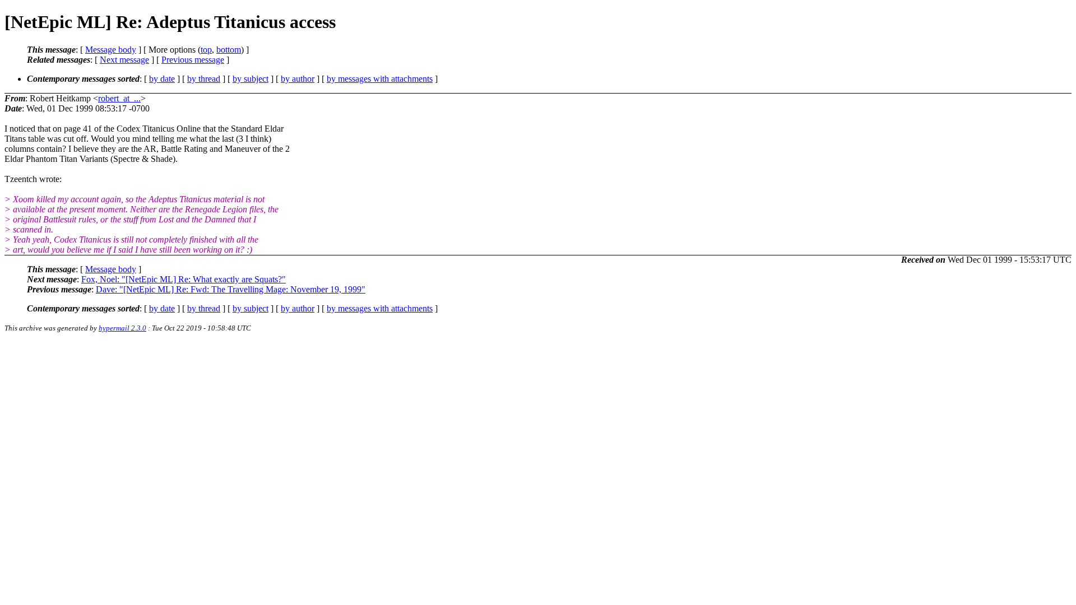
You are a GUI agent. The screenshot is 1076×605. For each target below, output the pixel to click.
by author (297, 78)
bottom (228, 49)
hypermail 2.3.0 (122, 328)
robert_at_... (119, 98)
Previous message (192, 59)
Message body (110, 49)
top (206, 49)
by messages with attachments (380, 78)
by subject (250, 78)
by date (162, 78)
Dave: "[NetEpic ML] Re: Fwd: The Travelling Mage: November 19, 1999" (230, 289)
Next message (124, 59)
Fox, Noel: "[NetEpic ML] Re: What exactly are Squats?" (183, 279)
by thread (203, 78)
